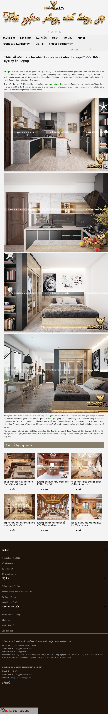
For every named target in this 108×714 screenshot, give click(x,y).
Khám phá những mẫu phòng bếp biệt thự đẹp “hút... (53, 483)
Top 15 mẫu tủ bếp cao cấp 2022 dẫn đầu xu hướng (86, 524)
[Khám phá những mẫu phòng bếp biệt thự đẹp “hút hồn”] (53, 466)
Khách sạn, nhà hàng (11, 614)
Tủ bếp (5, 550)
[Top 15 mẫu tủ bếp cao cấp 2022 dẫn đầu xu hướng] (86, 507)
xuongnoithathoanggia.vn (20, 677)
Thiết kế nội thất (10, 606)
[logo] (54, 5)
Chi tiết (11, 489)
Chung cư (6, 620)
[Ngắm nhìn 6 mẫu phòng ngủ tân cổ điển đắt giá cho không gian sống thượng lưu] (86, 466)
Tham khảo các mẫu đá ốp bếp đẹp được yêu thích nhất (18, 483)
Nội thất (6, 578)
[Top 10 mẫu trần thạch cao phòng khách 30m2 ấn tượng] (19, 507)
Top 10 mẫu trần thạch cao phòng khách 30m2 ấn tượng (19, 524)
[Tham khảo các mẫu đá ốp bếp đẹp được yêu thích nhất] (19, 466)
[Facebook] (48, 32)
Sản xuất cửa (7, 630)
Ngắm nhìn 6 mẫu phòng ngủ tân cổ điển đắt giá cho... (86, 483)
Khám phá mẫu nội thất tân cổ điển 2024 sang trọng (51, 524)
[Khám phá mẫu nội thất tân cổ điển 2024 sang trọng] (53, 507)
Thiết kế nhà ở (8, 625)
